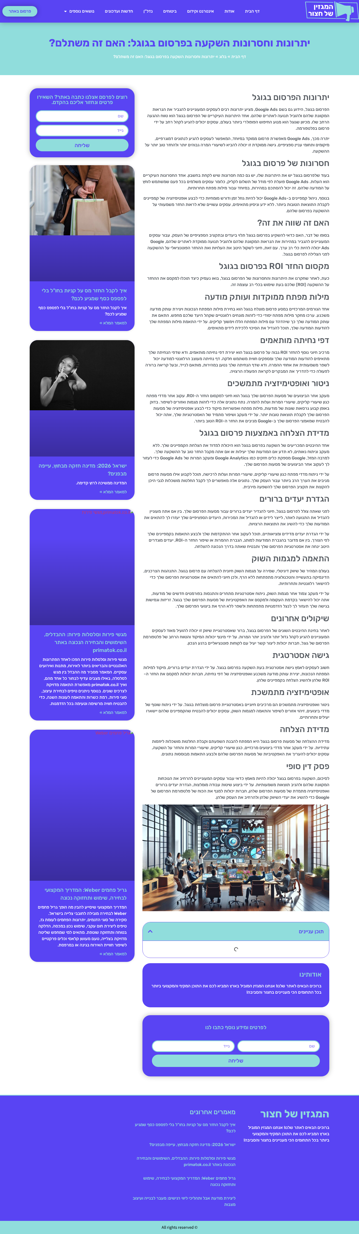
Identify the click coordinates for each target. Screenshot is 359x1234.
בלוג (223, 56)
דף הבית (252, 11)
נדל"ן (148, 11)
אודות (229, 11)
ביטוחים (170, 11)
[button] (150, 931)
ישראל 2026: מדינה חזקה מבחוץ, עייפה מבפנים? (192, 1144)
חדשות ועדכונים (119, 11)
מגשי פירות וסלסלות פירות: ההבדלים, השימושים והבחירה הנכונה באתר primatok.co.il (85, 642)
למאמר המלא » (113, 322)
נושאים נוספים (81, 11)
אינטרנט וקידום (200, 11)
